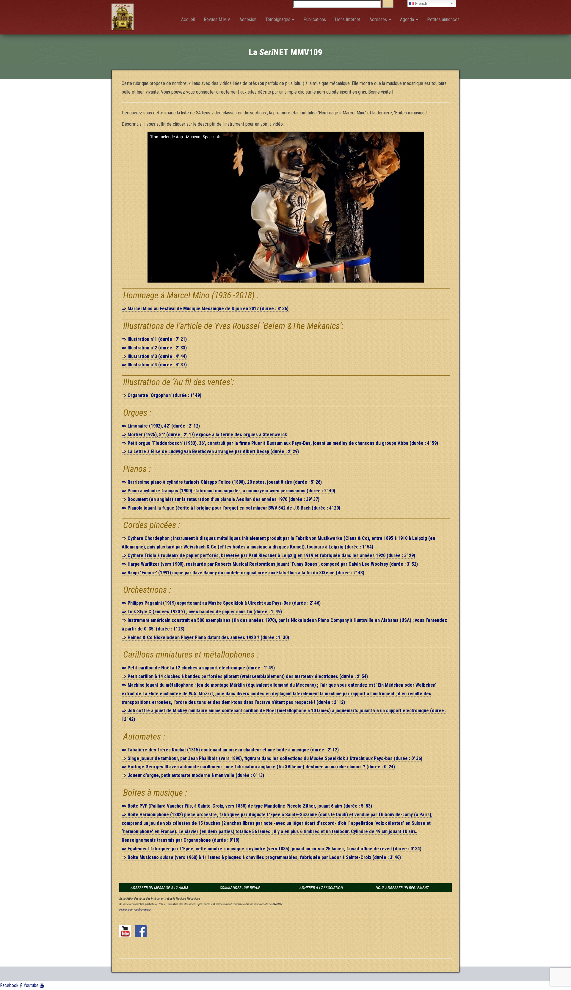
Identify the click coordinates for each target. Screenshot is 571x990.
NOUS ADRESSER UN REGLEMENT (402, 887)
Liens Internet (347, 19)
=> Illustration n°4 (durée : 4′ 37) (154, 365)
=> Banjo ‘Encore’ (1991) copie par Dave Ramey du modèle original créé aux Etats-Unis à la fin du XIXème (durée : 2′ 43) (243, 573)
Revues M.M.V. (217, 19)
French (420, 3)
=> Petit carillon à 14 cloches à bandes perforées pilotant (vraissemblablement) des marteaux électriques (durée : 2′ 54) (245, 676)
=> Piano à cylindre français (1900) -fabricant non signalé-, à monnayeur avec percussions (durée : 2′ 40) (228, 491)
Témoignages (278, 19)
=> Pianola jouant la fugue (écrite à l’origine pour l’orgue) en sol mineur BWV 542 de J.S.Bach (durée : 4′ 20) (231, 508)
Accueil (188, 19)
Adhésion (247, 19)
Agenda (407, 19)
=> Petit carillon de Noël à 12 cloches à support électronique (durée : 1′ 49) (198, 668)
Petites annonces (443, 19)
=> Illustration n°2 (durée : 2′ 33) (154, 348)
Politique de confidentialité (135, 910)
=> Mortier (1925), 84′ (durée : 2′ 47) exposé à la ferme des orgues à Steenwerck (204, 434)
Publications (314, 19)
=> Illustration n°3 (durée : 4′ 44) (154, 356)
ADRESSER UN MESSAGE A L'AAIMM (159, 887)
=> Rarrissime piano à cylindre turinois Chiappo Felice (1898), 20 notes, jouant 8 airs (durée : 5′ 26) (222, 482)
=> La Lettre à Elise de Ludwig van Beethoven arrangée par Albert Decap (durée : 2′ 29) (210, 451)
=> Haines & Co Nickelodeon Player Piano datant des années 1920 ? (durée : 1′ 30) (205, 637)
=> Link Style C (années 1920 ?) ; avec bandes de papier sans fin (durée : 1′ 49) (202, 611)
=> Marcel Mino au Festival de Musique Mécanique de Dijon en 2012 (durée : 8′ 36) (205, 308)
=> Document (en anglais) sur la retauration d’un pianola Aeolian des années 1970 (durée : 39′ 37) (220, 499)
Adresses (378, 19)
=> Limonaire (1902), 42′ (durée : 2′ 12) (161, 426)
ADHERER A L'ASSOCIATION (321, 887)
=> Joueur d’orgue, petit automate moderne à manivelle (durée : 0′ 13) (193, 775)
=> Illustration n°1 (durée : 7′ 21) (154, 339)
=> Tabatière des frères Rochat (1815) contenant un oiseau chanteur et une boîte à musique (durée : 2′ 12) (230, 750)
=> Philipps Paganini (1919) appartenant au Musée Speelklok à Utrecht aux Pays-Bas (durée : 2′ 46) (221, 603)
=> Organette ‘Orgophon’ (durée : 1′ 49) (161, 395)
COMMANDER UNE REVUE (240, 887)
